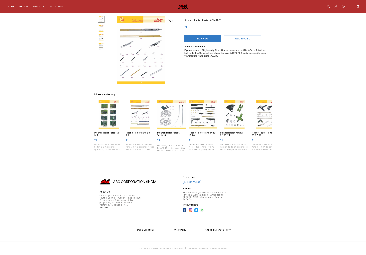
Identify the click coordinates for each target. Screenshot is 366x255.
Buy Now (202, 38)
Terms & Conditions (220, 248)
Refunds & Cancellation (198, 248)
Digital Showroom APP (174, 248)
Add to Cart (242, 38)
